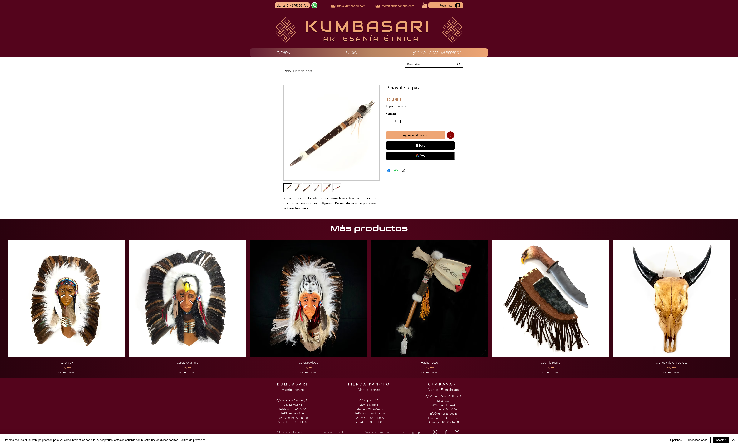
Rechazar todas (697, 440)
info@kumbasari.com (292, 413)
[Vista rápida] (66, 298)
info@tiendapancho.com (369, 413)
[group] (369, 307)
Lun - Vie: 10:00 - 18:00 (292, 418)
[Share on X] (403, 170)
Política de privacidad (193, 440)
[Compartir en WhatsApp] (396, 170)
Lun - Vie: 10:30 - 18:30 (443, 418)
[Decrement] (389, 121)
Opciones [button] (676, 440)
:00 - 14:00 (300, 422)
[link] (424, 5)
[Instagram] (457, 432)
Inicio (287, 71)
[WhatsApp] (314, 5)
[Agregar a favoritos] (450, 135)
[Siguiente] (735, 298)
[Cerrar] (733, 440)
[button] (283, 52)
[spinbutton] (395, 121)
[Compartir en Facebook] (388, 170)
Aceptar (721, 440)
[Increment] (400, 121)
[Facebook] (446, 432)
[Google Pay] (420, 156)
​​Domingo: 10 (436, 422)
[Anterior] (2, 298)
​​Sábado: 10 (361, 422)
